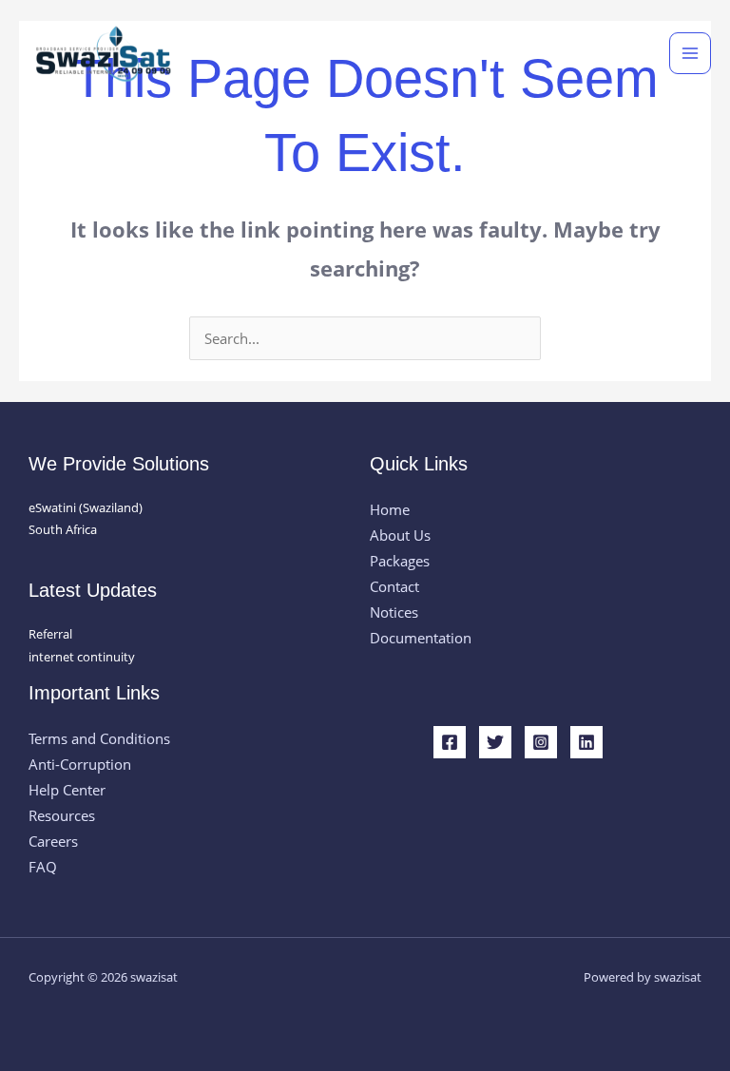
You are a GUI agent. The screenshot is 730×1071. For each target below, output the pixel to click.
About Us (400, 535)
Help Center (67, 789)
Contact (394, 586)
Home (390, 509)
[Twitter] (495, 742)
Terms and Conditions (99, 738)
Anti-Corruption (80, 764)
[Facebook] (449, 742)
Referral (50, 633)
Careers (53, 841)
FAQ (43, 866)
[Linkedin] (586, 742)
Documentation (420, 637)
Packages (400, 560)
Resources (62, 815)
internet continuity (82, 656)
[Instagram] (541, 742)
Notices (394, 612)
